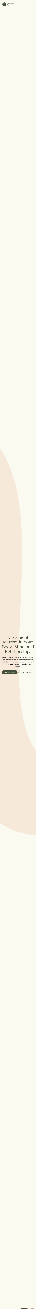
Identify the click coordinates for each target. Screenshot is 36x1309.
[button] (32, 4)
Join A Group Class (26, 672)
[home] (8, 4)
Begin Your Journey (9, 672)
